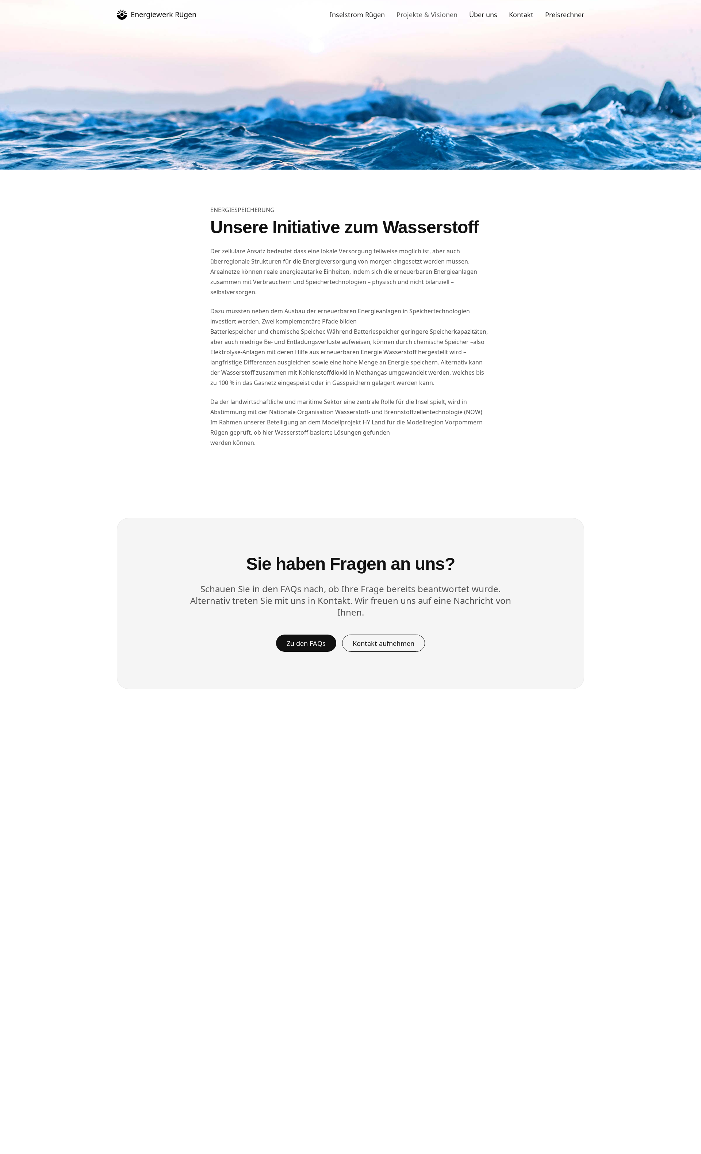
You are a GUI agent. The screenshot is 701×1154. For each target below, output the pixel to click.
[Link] (122, 15)
